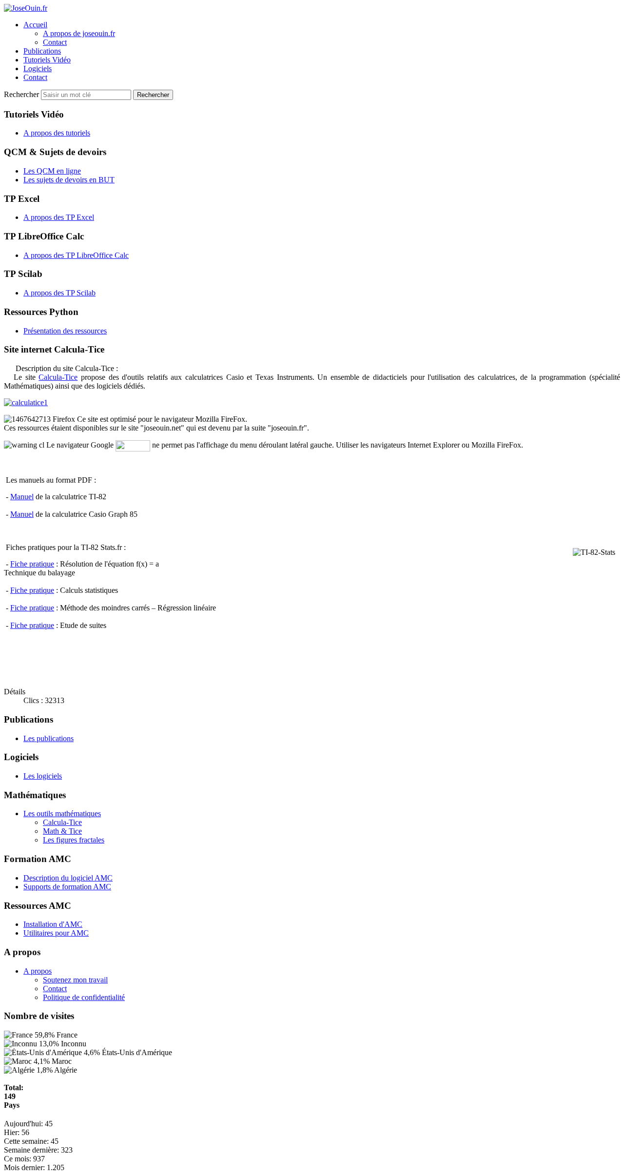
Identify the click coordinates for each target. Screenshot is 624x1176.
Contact (55, 42)
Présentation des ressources (65, 331)
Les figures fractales (73, 840)
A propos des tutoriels (56, 133)
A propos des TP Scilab (59, 293)
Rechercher (22, 94)
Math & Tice (62, 831)
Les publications (48, 738)
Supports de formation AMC (67, 886)
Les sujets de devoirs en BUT (69, 180)
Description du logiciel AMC (68, 878)
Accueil (35, 24)
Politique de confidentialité (84, 997)
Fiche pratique (32, 564)
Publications (42, 51)
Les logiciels (42, 776)
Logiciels (37, 68)
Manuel (22, 496)
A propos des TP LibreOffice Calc (76, 255)
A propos (37, 971)
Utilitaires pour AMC (56, 933)
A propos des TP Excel (58, 217)
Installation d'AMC (52, 924)
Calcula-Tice (58, 377)
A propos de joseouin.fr (79, 33)
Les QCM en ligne (52, 171)
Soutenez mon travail (75, 980)
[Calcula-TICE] (312, 402)
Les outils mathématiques (62, 813)
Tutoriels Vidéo (47, 60)
